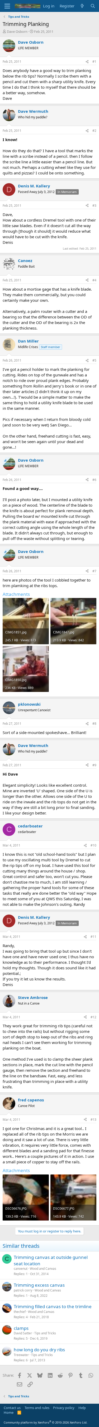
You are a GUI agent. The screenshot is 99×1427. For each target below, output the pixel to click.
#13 (93, 1119)
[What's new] (82, 6)
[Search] (93, 6)
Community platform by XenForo (45, 1422)
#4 (94, 280)
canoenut (20, 1268)
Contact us (12, 1407)
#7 (94, 571)
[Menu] (7, 6)
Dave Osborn (17, 31)
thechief (20, 1311)
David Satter (23, 1333)
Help (82, 1407)
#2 (94, 130)
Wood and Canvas (43, 1268)
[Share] (87, 62)
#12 (93, 1017)
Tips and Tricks (45, 1333)
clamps (21, 1328)
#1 (94, 61)
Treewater (21, 1355)
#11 (93, 936)
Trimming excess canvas (39, 1285)
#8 (94, 723)
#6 (94, 480)
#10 (93, 845)
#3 (94, 205)
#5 (94, 360)
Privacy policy (63, 1407)
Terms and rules (37, 1407)
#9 (94, 765)
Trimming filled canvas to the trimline (53, 1306)
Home (8, 1412)
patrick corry (23, 1290)
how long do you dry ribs (39, 1350)
